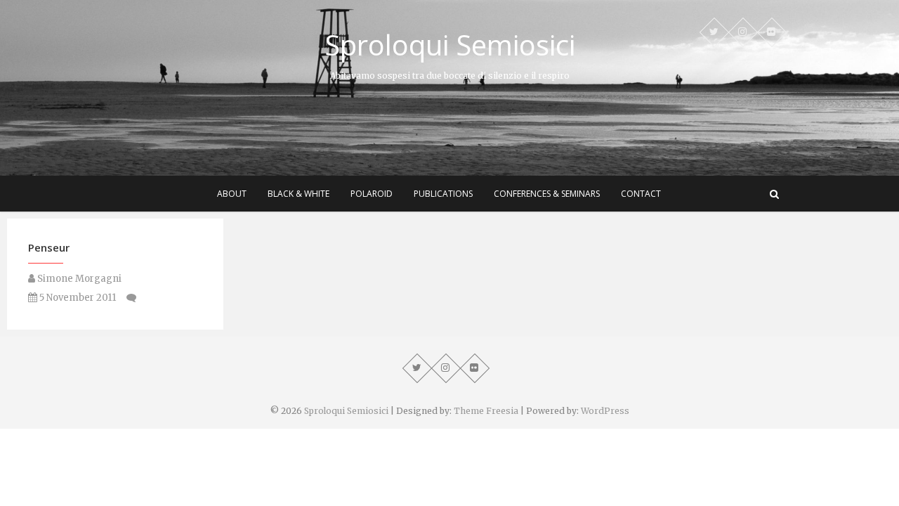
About (232, 194)
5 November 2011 (76, 298)
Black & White (298, 194)
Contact (641, 194)
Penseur (49, 247)
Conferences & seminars (547, 194)
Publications (443, 194)
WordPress (605, 411)
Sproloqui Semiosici (449, 45)
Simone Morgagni (78, 279)
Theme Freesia (486, 411)
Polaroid (371, 194)
